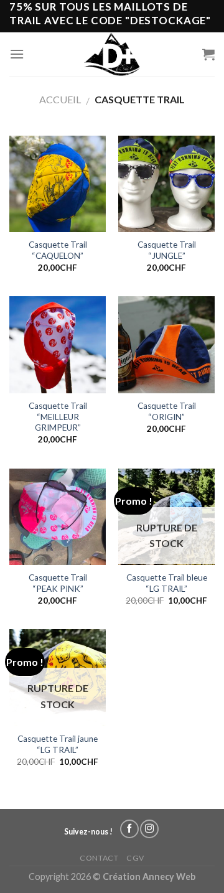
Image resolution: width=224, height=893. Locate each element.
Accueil (60, 99)
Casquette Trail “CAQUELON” (58, 250)
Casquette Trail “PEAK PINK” (58, 583)
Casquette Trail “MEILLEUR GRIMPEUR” (58, 416)
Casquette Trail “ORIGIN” (167, 411)
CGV (135, 858)
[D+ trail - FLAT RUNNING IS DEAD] (112, 54)
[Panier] (208, 54)
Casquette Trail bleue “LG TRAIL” (166, 583)
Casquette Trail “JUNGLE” (167, 250)
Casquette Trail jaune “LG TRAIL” (57, 744)
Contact (99, 858)
